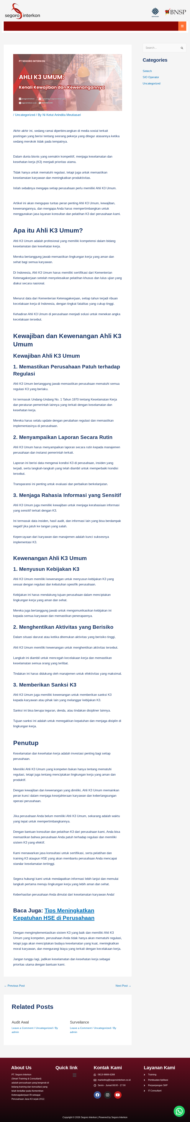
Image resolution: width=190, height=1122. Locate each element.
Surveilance (79, 1022)
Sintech (147, 71)
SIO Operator (151, 77)
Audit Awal (20, 1022)
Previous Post (14, 985)
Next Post (123, 985)
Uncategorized (25, 115)
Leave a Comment (22, 1027)
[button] (74, 1075)
